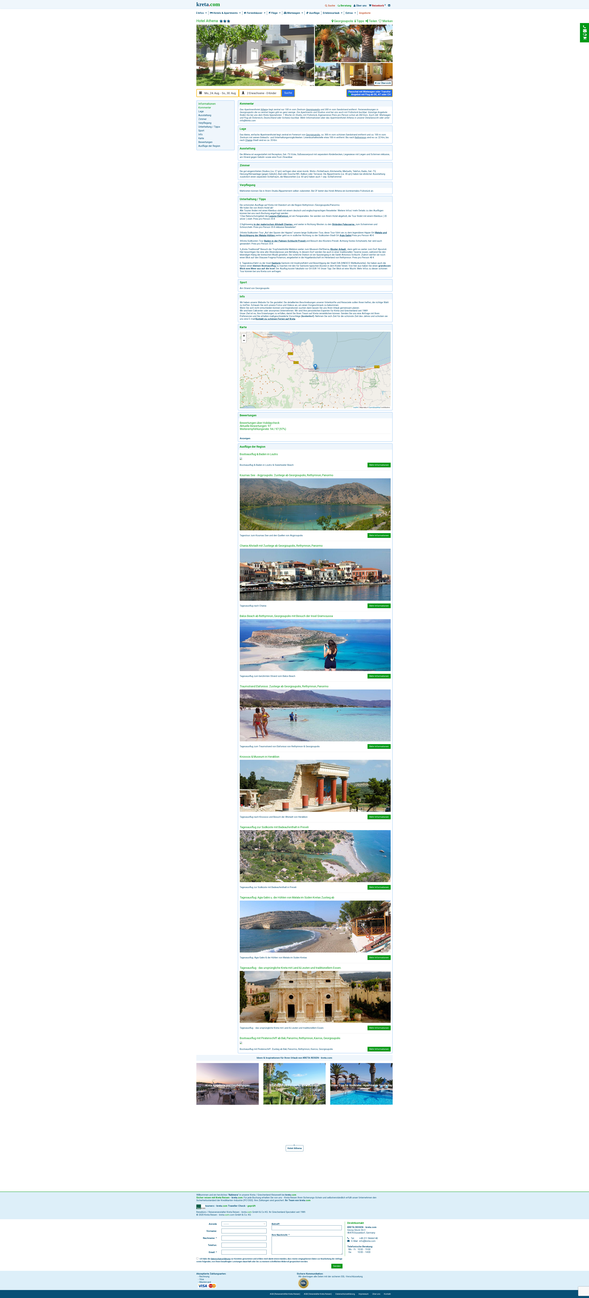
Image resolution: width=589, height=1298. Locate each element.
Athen (264, 109)
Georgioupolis (343, 21)
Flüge (274, 13)
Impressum (364, 1294)
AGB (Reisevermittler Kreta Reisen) (285, 1294)
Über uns (376, 1294)
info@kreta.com (367, 1241)
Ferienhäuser (254, 13)
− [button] (244, 340)
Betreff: (276, 1224)
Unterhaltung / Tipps (209, 126)
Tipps (360, 21)
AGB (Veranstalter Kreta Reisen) (318, 1294)
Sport (201, 130)
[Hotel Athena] (315, 367)
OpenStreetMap (375, 407)
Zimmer (202, 119)
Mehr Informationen (379, 465)
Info (200, 134)
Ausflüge (314, 13)
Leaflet (355, 407)
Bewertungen (205, 142)
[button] (205, 13)
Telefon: (212, 1245)
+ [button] (244, 336)
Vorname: (211, 1231)
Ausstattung (204, 115)
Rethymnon (360, 137)
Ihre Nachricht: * (281, 1235)
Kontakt (387, 1294)
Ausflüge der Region (209, 145)
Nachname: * (210, 1238)
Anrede (213, 1224)
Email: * (213, 1252)
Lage (201, 111)
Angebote (365, 13)
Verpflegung (204, 122)
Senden (337, 1266)
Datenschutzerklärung (220, 1259)
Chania (248, 140)
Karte (201, 138)
